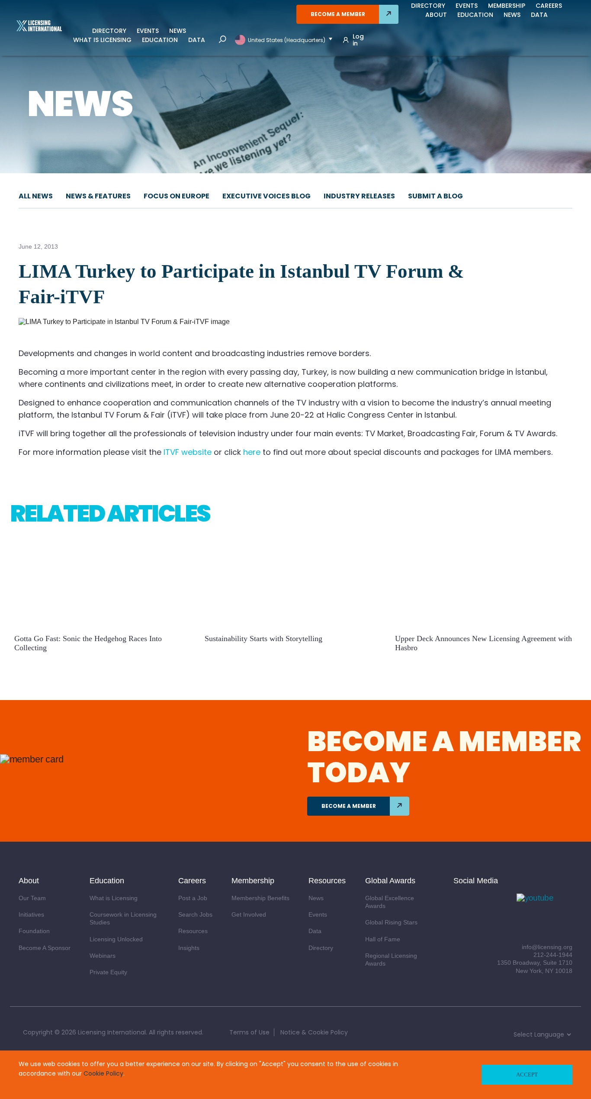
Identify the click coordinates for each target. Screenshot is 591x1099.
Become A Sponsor (45, 947)
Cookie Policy (103, 1073)
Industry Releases (359, 196)
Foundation (34, 930)
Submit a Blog (435, 196)
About (436, 14)
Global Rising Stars (391, 922)
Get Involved (248, 914)
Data (196, 40)
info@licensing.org (547, 946)
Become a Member (338, 14)
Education (160, 40)
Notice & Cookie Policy (314, 1032)
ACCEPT (527, 1074)
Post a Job (192, 898)
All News (36, 196)
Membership (506, 5)
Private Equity (108, 972)
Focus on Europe (176, 196)
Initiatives (31, 914)
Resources (193, 930)
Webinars (103, 955)
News (177, 30)
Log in (358, 40)
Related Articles (110, 513)
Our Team (32, 898)
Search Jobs (195, 914)
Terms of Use (249, 1032)
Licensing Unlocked (116, 939)
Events (148, 30)
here (251, 452)
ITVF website (188, 452)
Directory (109, 30)
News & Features (98, 196)
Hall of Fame (382, 939)
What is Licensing (102, 40)
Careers (549, 5)
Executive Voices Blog (266, 196)
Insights (188, 947)
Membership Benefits (260, 898)
